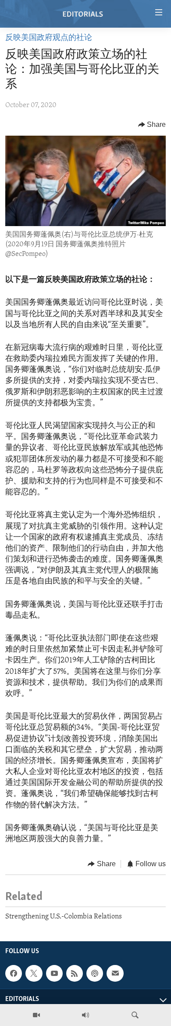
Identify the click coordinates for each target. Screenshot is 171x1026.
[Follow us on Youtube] (54, 973)
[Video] (36, 1015)
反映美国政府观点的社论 (48, 38)
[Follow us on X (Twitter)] (33, 973)
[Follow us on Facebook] (13, 973)
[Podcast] (94, 973)
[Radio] (85, 1015)
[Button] (152, 124)
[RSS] (74, 973)
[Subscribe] (115, 973)
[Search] (135, 1015)
